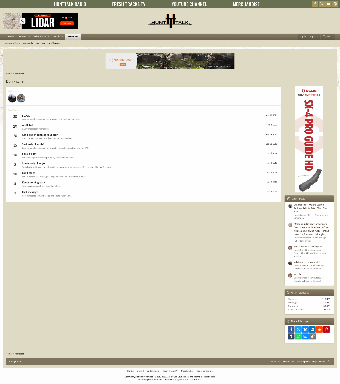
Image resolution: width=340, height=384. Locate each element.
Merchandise (187, 371)
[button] (29, 37)
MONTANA (299, 218)
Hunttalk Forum (134, 371)
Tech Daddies (209, 377)
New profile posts (30, 43)
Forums (22, 36)
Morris (327, 309)
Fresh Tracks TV (170, 371)
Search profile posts (51, 43)
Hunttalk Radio (152, 371)
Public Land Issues (302, 241)
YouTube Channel (205, 371)
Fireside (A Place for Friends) (307, 269)
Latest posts (298, 198)
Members (73, 36)
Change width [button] (15, 361)
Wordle (297, 274)
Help (314, 361)
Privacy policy (303, 361)
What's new (40, 36)
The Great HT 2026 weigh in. (308, 246)
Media (57, 36)
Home (11, 36)
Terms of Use (288, 361)
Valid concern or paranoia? (307, 262)
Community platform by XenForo (151, 377)
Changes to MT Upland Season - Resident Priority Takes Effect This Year (310, 208)
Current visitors (12, 43)
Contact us (275, 361)
